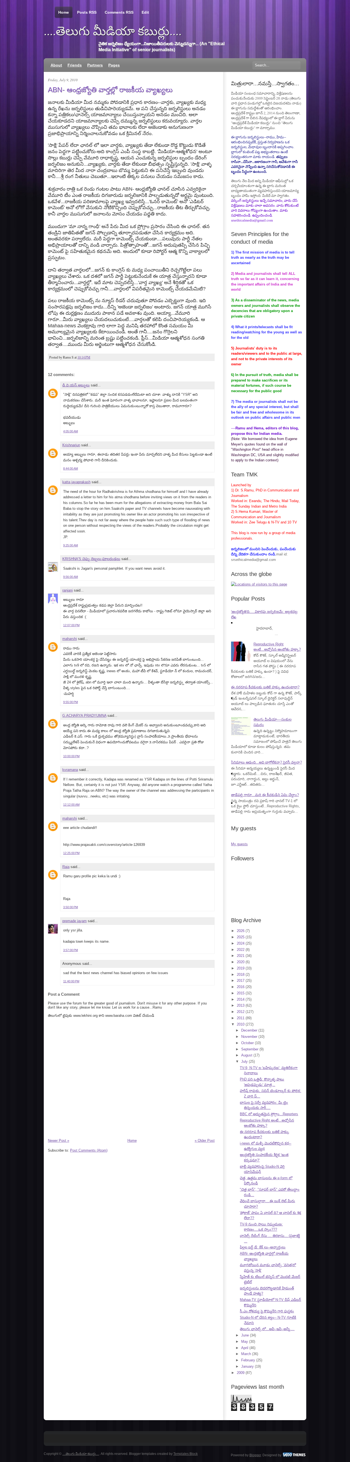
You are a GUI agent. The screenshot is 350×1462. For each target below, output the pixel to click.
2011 (240, 1018)
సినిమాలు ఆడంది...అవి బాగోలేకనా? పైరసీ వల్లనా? (266, 762)
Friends (75, 65)
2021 (240, 956)
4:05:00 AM (70, 431)
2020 (240, 962)
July (244, 1061)
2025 (240, 937)
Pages (114, 65)
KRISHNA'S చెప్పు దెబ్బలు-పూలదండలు (91, 559)
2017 (240, 980)
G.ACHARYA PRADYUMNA (84, 715)
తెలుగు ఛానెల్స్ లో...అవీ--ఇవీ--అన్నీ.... (267, 1329)
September (249, 1049)
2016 (240, 987)
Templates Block (185, 1454)
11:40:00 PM (71, 981)
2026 (240, 931)
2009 (240, 1373)
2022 (240, 950)
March (246, 1354)
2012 (240, 1012)
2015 (240, 993)
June (245, 1335)
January (247, 1366)
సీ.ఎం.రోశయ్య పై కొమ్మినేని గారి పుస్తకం (267, 1311)
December (249, 1030)
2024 (240, 943)
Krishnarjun (71, 445)
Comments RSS (119, 12)
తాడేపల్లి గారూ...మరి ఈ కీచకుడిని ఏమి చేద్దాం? (265, 795)
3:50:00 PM (70, 907)
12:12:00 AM (71, 804)
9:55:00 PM (70, 702)
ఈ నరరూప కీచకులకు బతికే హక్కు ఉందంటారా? (265, 687)
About (56, 65)
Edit (145, 12)
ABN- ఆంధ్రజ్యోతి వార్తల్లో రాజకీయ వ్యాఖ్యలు (110, 90)
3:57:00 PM (70, 950)
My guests (239, 844)
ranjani (67, 590)
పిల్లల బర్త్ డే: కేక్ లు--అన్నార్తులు (262, 1247)
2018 (240, 974)
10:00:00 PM (71, 756)
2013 (240, 1005)
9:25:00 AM (70, 545)
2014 (240, 999)
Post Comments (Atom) (88, 1150)
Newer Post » (58, 1140)
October (247, 1043)
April (244, 1348)
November (249, 1037)
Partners (95, 65)
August (246, 1055)
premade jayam (74, 921)
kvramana (70, 770)
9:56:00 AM (70, 576)
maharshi (69, 639)
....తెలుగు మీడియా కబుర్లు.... (113, 31)
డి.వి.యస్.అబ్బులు (76, 385)
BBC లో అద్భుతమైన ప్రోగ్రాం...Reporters (269, 1114)
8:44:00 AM (70, 468)
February (248, 1360)
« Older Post (205, 1140)
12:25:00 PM (71, 853)
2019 (240, 968)
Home (63, 12)
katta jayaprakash (76, 482)
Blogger (255, 1455)
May (244, 1341)
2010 (240, 1024)
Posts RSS (87, 12)
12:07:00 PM (71, 625)
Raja (65, 867)
